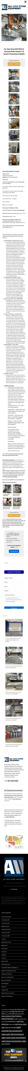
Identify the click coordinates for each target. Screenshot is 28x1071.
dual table (15, 520)
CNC (19, 1011)
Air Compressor (4, 923)
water (3, 526)
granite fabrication (8, 795)
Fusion (18, 1018)
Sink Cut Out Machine (6, 977)
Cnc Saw (7, 1013)
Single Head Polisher (6, 974)
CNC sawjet (11, 1013)
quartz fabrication (18, 795)
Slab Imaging (4, 983)
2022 (4, 1011)
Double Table (10, 520)
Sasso (13, 1024)
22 (9, 1009)
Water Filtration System (6, 993)
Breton (9, 1011)
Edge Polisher (6, 1016)
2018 (23, 1009)
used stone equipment (16, 1037)
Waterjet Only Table (5, 996)
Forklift (3, 955)
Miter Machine (4, 964)
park (18, 1021)
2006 (11, 1009)
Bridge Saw (3, 926)
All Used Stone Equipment (11, 476)
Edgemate (3, 945)
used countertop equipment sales (11, 1030)
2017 (20, 1009)
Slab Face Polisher (5, 980)
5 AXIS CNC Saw (5, 916)
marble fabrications (9, 797)
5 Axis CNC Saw (4, 1009)
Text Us (17, 64)
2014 (13, 1009)
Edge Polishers (4, 942)
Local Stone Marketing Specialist (16, 1069)
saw (5, 522)
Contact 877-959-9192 (14, 572)
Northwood (12, 1021)
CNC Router (4, 932)
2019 (25, 1009)
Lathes (3, 958)
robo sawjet (20, 520)
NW (16, 1021)
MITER (7, 1021)
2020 (2, 1011)
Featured (3, 948)
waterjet (7, 526)
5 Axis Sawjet (4, 920)
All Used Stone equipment (13, 790)
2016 (18, 1009)
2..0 (6, 519)
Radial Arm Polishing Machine (8, 970)
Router (10, 1024)
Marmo (21, 1018)
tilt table (13, 1027)
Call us (11, 64)
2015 (16, 1009)
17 (8, 1009)
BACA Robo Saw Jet (14, 519)
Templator (3, 989)
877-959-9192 (21, 210)
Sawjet (12, 522)
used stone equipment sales (17, 525)
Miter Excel (3, 961)
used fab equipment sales (16, 523)
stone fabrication (17, 799)
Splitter (3, 986)
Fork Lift (3, 951)
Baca (8, 519)
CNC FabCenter (5, 929)
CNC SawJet (4, 935)
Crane (2, 939)
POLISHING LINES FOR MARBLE (8, 967)
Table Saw (8, 1027)
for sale (15, 1018)
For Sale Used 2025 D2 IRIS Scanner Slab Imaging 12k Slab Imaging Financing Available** (13, 640)
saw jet (8, 522)
